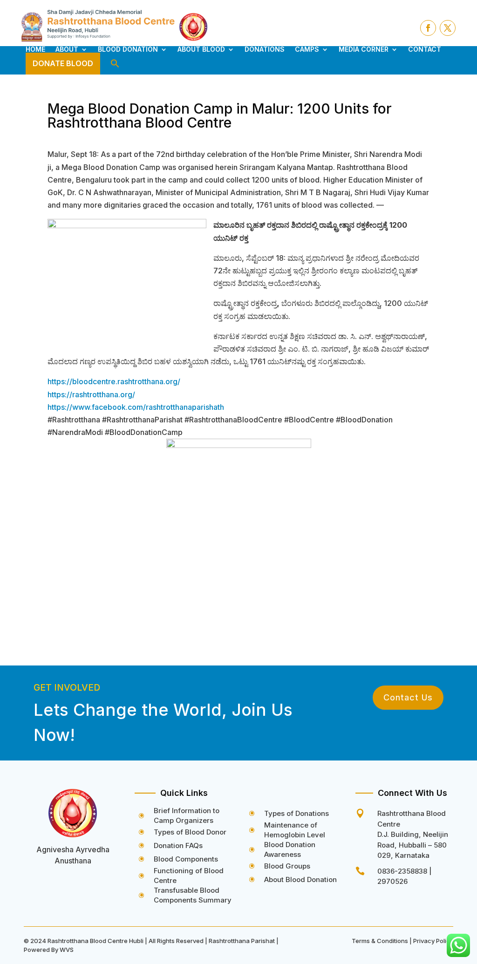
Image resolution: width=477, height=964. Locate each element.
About (66, 49)
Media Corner (363, 49)
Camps (307, 49)
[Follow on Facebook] (428, 28)
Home (35, 49)
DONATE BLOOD (63, 63)
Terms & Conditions (380, 940)
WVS (67, 949)
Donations (265, 49)
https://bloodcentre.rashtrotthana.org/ (114, 381)
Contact (424, 49)
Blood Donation (128, 49)
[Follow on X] (448, 28)
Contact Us (408, 697)
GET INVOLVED (67, 687)
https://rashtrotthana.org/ (91, 394)
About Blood (201, 49)
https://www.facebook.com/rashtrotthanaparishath (136, 407)
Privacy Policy (433, 940)
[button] (115, 64)
